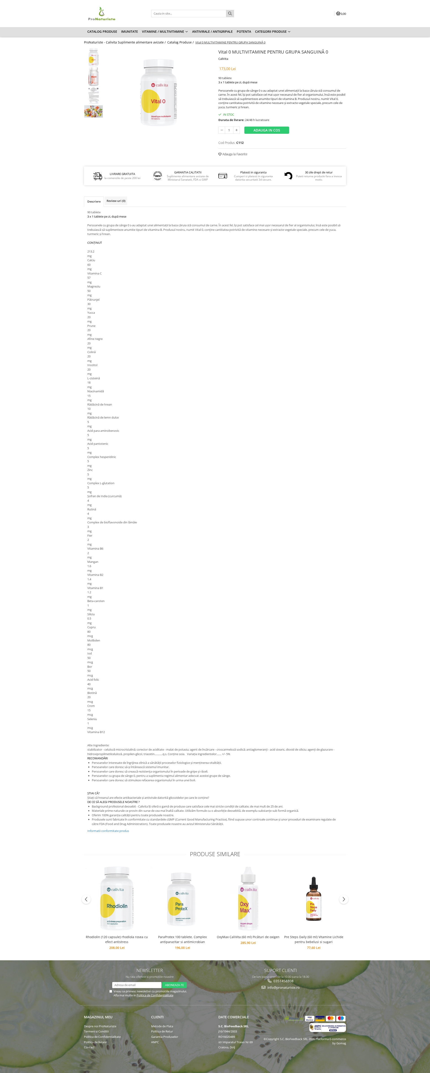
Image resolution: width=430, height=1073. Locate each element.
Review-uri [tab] (116, 201)
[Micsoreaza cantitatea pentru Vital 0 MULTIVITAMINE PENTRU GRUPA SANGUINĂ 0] (221, 130)
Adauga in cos (267, 130)
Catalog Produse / (181, 42)
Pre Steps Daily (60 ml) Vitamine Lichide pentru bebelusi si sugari (313, 939)
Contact (89, 1047)
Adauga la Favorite (234, 154)
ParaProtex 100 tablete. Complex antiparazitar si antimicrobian (182, 939)
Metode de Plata (162, 1026)
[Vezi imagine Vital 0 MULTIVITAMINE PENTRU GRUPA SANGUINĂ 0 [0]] (93, 57)
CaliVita (223, 59)
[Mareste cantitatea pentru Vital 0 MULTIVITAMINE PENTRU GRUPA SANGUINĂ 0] (236, 130)
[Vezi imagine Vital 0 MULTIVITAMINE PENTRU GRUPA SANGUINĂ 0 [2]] (93, 95)
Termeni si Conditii (96, 1031)
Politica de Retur (162, 1031)
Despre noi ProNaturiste (100, 1026)
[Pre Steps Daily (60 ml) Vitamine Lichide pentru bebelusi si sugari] (314, 898)
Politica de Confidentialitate (155, 995)
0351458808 (283, 981)
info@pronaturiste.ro (283, 987)
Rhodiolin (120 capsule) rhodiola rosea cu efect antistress (117, 939)
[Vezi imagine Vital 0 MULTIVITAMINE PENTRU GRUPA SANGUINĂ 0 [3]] (93, 111)
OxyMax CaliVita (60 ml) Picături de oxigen (248, 937)
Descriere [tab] (94, 201)
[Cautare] (230, 13)
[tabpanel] (158, 92)
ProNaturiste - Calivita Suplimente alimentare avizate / (125, 42)
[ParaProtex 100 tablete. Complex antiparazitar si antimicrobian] (182, 899)
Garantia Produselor (164, 1037)
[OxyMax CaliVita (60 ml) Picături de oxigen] (248, 899)
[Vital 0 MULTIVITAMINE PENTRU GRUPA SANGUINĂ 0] (158, 92)
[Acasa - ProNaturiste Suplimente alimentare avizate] (112, 13)
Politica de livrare (95, 1042)
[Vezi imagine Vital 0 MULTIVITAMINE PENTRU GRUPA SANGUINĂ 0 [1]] (93, 76)
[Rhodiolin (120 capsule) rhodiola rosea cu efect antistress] (117, 899)
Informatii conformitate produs (108, 831)
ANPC (155, 1042)
